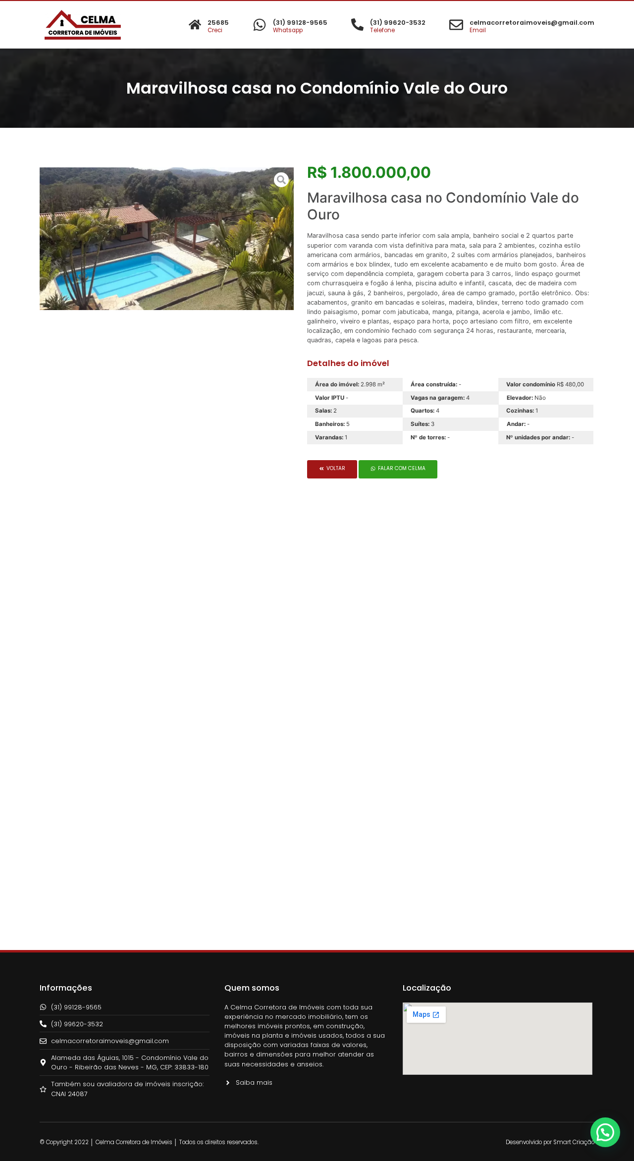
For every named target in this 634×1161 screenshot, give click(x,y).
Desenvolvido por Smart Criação (550, 1142)
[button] (332, 469)
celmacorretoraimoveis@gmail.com (532, 22)
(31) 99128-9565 (300, 22)
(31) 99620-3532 (397, 22)
